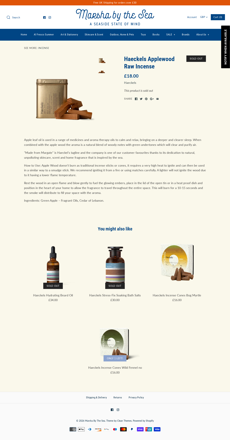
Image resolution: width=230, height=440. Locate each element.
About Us (202, 34)
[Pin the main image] (146, 99)
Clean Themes (124, 420)
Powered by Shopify (143, 420)
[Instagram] (49, 17)
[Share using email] (157, 99)
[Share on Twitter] (141, 99)
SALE (170, 34)
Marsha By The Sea (95, 420)
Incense (43, 48)
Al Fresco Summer (44, 34)
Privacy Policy (136, 397)
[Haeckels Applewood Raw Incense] (60, 91)
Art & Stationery (69, 34)
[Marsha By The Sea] (115, 11)
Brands (186, 34)
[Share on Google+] (152, 99)
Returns (117, 397)
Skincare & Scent (94, 34)
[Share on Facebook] (136, 99)
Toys (143, 34)
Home (24, 34)
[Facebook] (44, 17)
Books (156, 34)
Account (192, 17)
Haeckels (130, 82)
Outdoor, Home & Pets (122, 34)
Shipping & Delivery (96, 397)
